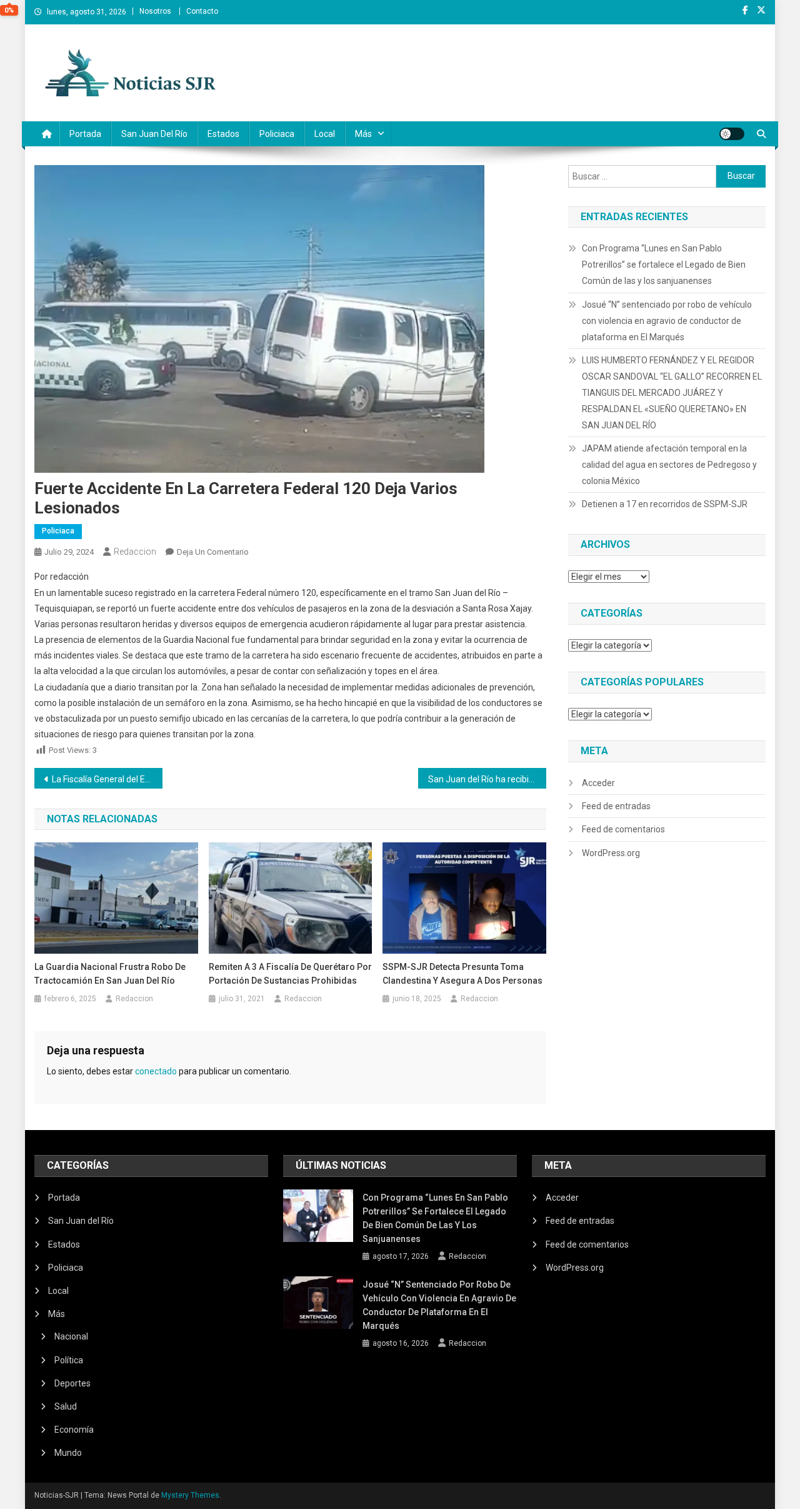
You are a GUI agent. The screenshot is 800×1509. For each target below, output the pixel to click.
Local (324, 134)
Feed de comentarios (623, 829)
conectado (156, 1071)
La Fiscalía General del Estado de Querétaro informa (107, 779)
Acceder (598, 783)
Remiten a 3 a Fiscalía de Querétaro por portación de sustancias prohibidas (290, 974)
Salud (65, 1406)
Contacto (202, 11)
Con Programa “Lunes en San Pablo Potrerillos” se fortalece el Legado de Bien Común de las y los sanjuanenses (664, 264)
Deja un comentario (213, 552)
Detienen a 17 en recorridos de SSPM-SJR (665, 504)
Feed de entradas (616, 806)
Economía (74, 1430)
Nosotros (155, 11)
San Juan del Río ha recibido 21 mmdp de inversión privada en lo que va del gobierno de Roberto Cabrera (487, 779)
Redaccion (135, 552)
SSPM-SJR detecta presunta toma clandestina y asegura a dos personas (462, 974)
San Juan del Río (154, 134)
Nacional (71, 1336)
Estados (223, 134)
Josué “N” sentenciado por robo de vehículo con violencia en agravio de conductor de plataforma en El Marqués (667, 321)
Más (363, 134)
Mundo (68, 1453)
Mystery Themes (190, 1495)
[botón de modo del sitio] (731, 134)
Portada (85, 134)
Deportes (72, 1383)
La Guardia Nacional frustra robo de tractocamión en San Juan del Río (110, 974)
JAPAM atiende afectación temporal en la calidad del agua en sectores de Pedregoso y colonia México (669, 464)
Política (68, 1360)
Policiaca (276, 134)
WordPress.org (611, 853)
